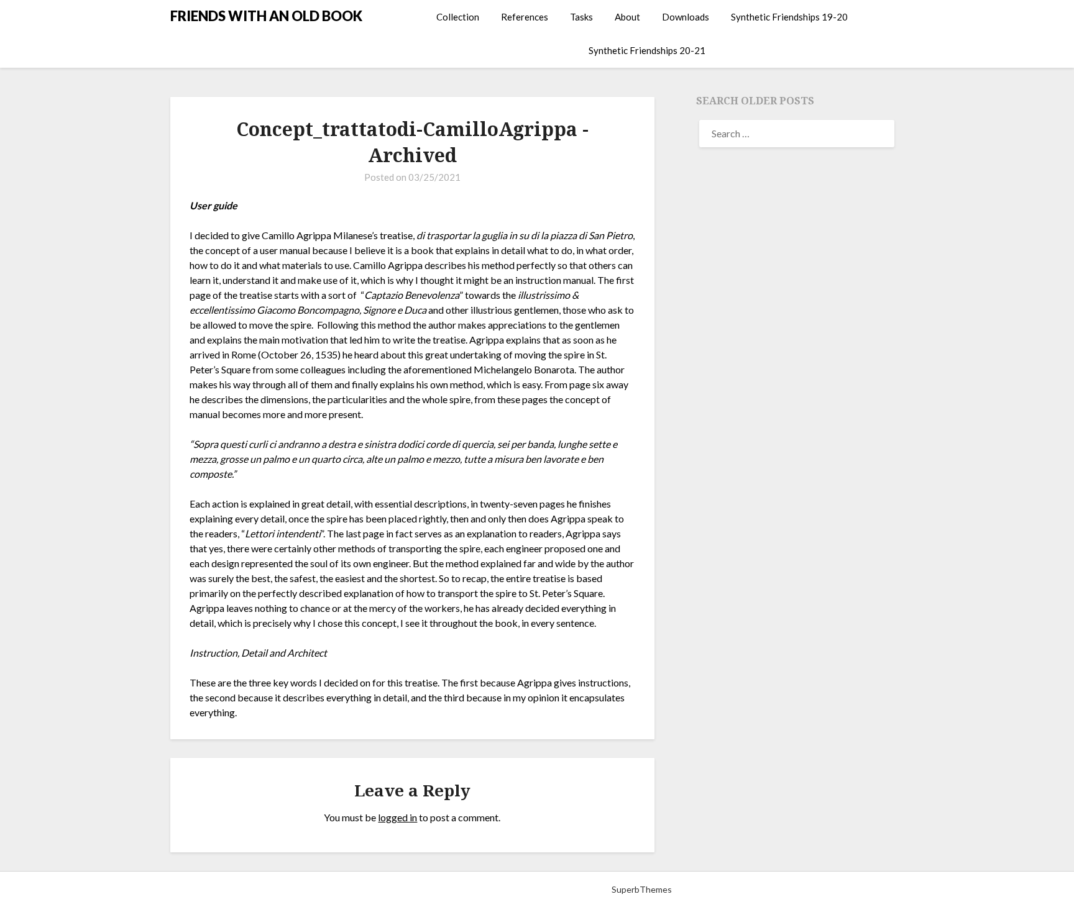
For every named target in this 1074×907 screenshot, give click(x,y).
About (627, 16)
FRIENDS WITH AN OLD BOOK (266, 15)
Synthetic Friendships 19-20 (789, 16)
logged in (397, 817)
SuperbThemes (642, 889)
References (524, 16)
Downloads (685, 16)
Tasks (581, 16)
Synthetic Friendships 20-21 (647, 50)
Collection (457, 16)
